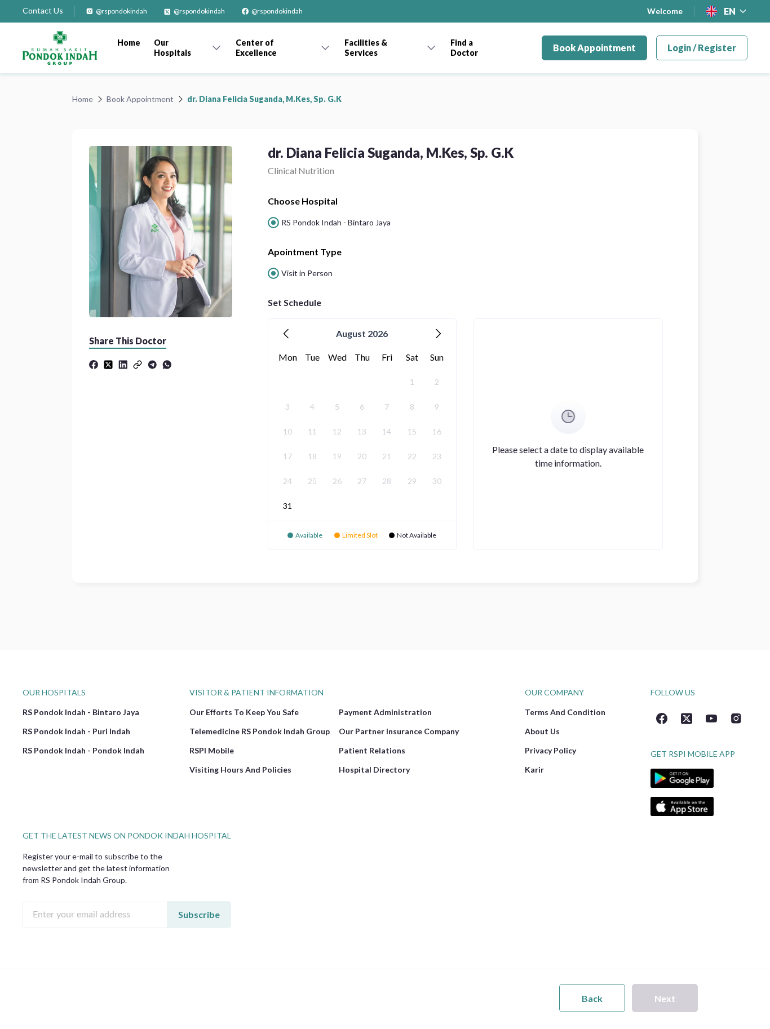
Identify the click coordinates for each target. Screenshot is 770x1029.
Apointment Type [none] (305, 251)
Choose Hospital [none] (303, 201)
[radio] (329, 222)
